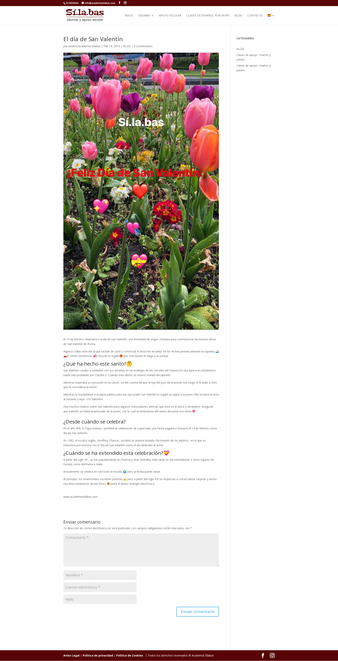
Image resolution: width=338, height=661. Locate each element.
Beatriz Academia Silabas (84, 46)
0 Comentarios (143, 46)
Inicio (129, 15)
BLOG (238, 15)
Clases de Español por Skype (207, 15)
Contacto (254, 15)
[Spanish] (271, 19)
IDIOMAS (144, 15)
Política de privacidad (98, 655)
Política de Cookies (129, 655)
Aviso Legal (71, 655)
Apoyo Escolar (170, 15)
